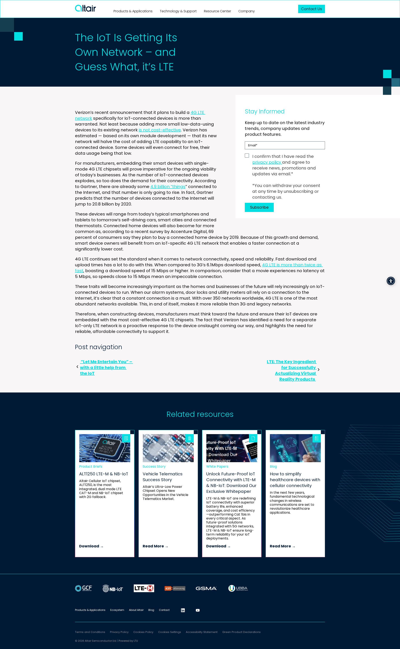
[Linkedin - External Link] (183, 610)
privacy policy (267, 162)
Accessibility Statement (202, 632)
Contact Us (311, 8)
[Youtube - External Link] (198, 610)
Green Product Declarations (241, 632)
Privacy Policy (119, 632)
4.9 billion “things (167, 186)
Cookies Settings (169, 632)
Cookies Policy (143, 632)
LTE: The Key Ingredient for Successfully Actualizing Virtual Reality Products (292, 370)
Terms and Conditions (90, 632)
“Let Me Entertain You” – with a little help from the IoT (106, 367)
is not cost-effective (160, 130)
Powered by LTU (128, 641)
